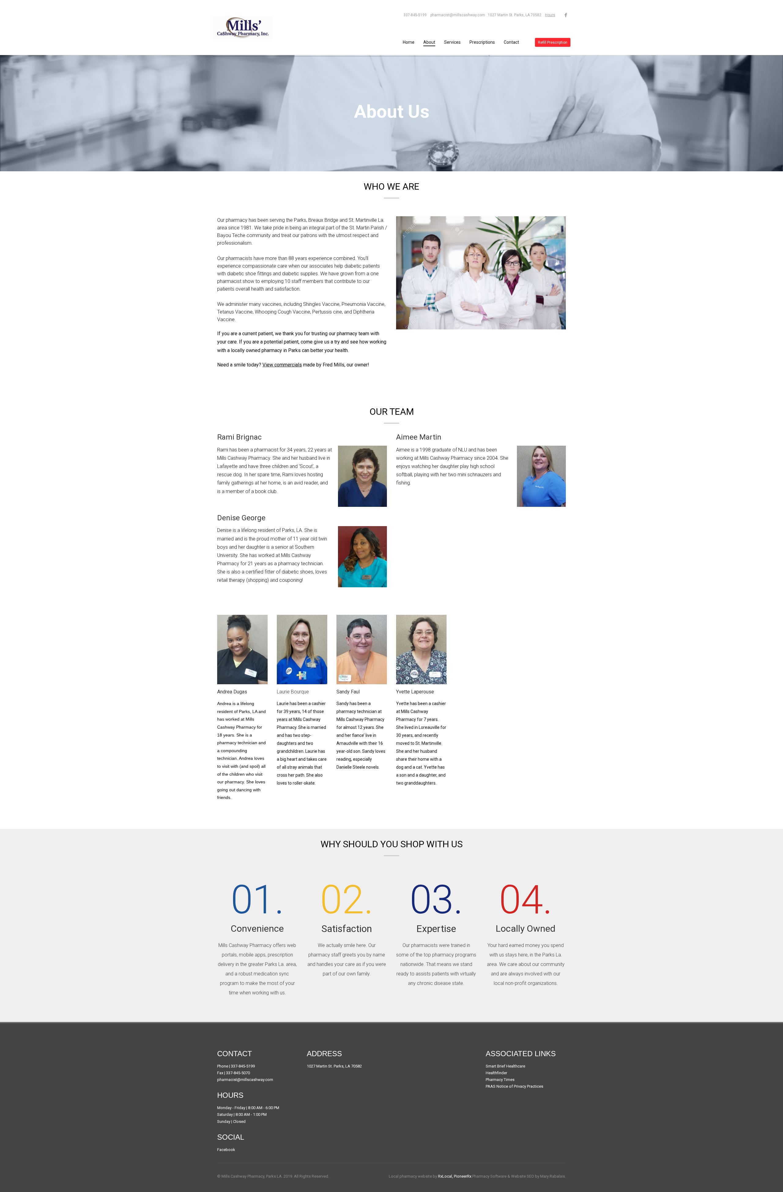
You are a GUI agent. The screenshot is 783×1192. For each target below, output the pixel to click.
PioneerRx (462, 1176)
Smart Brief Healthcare (505, 1066)
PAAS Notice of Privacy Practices (514, 1086)
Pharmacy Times (500, 1079)
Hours (550, 15)
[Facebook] (565, 15)
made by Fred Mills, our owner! (315, 365)
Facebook (226, 1149)
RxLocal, (445, 1176)
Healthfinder (496, 1073)
